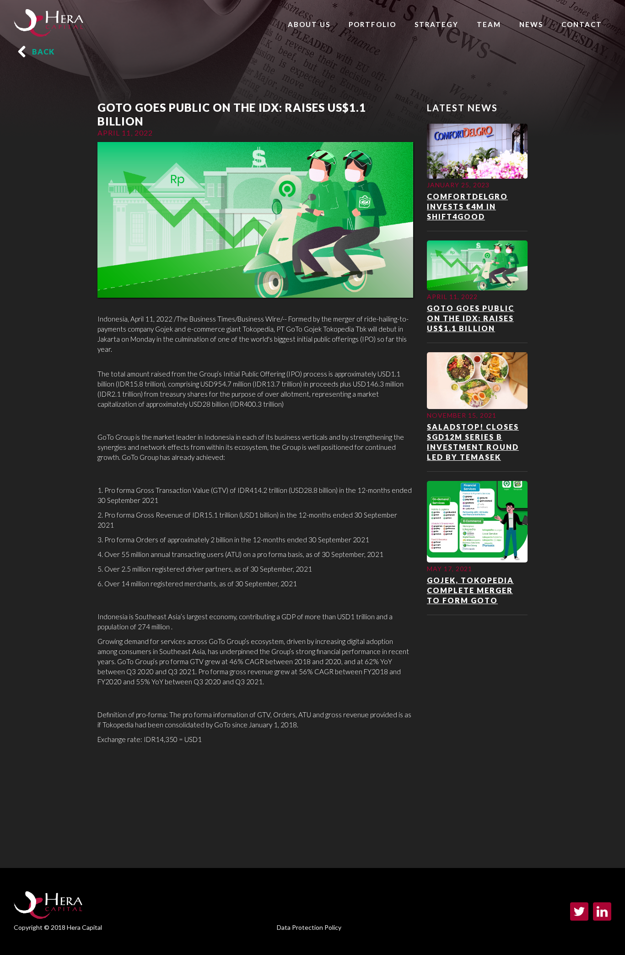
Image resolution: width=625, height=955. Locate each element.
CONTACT (581, 24)
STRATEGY (436, 24)
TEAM (489, 24)
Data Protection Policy (309, 927)
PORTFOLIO (372, 24)
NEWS (531, 24)
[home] (48, 21)
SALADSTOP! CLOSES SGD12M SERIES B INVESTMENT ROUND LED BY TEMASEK (473, 441)
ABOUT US (309, 24)
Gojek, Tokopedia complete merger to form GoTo (470, 590)
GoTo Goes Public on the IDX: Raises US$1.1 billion (470, 318)
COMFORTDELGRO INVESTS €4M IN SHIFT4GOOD (467, 206)
